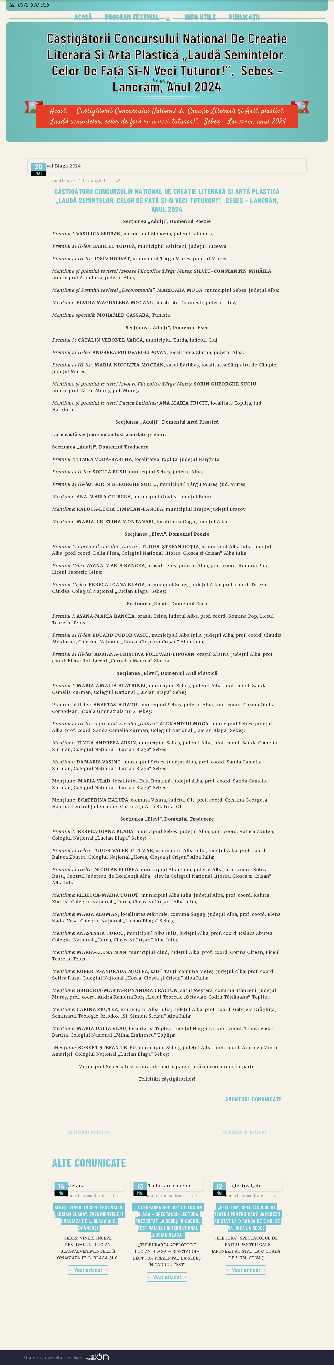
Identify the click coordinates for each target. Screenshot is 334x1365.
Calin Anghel (92, 181)
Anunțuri (237, 1099)
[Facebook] (297, 5)
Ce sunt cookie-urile (212, 1330)
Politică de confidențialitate (132, 1330)
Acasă (83, 16)
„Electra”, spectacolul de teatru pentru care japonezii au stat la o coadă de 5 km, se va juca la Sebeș (248, 1217)
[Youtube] (303, 5)
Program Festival (132, 16)
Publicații (244, 16)
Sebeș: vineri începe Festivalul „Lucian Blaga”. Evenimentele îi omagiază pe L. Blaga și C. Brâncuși (90, 1217)
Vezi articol (88, 1269)
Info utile (199, 16)
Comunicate (267, 1099)
